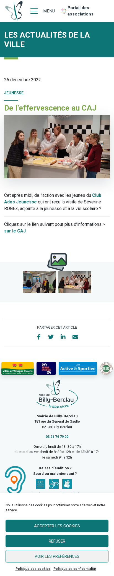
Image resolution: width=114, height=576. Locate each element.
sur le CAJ (15, 231)
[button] (39, 282)
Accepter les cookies (57, 525)
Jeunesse (14, 93)
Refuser (57, 541)
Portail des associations (81, 11)
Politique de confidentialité (74, 569)
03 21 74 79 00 (57, 436)
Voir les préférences (57, 556)
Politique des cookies (33, 569)
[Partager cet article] (75, 337)
